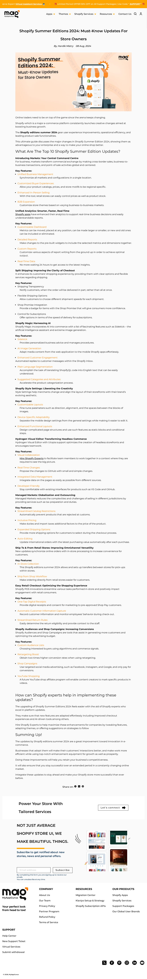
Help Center (9, 935)
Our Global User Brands (126, 911)
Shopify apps (22, 214)
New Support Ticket (13, 941)
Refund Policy (47, 917)
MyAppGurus (14, 974)
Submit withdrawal (13, 952)
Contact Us (124, 14)
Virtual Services (11, 946)
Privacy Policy (47, 906)
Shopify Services (84, 14)
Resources (106, 14)
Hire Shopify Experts (31, 458)
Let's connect (110, 807)
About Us (44, 895)
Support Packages (123, 906)
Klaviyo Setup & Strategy (90, 900)
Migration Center (85, 895)
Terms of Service (48, 922)
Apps (49, 14)
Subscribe (63, 870)
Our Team (45, 900)
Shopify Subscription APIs (91, 906)
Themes (64, 14)
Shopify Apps (120, 895)
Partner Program (49, 911)
